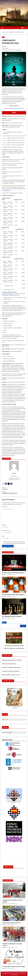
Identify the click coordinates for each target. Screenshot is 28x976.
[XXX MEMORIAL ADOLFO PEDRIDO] (14, 606)
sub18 (20, 108)
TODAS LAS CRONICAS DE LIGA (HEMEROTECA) (14, 648)
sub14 (14, 108)
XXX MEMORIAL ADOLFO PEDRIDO (12, 616)
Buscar (4, 622)
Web (3, 536)
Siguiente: (9, 492)
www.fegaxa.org (7, 190)
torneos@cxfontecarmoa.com (8, 293)
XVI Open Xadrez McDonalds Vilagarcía (13, 572)
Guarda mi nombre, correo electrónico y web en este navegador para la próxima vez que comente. (14, 542)
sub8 (6, 108)
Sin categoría (8, 569)
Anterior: (5, 488)
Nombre (4, 525)
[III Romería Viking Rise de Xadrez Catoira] (14, 934)
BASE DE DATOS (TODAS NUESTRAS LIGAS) (14, 645)
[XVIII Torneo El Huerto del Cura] (14, 913)
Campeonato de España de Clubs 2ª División (12, 660)
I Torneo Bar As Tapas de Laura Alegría (10, 671)
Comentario (5, 506)
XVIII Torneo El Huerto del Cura (9, 663)
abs (22, 108)
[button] (2, 27)
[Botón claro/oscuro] (22, 27)
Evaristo (5, 46)
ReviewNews (22, 973)
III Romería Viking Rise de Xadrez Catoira (11, 667)
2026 (5, 919)
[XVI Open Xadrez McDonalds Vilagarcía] (14, 563)
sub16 (17, 108)
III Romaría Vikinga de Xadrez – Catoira (11, 674)
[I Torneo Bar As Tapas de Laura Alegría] (14, 957)
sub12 (11, 108)
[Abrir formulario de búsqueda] (25, 27)
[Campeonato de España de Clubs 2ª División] (14, 890)
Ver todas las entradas (14, 478)
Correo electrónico (6, 530)
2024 (3, 37)
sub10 (8, 108)
